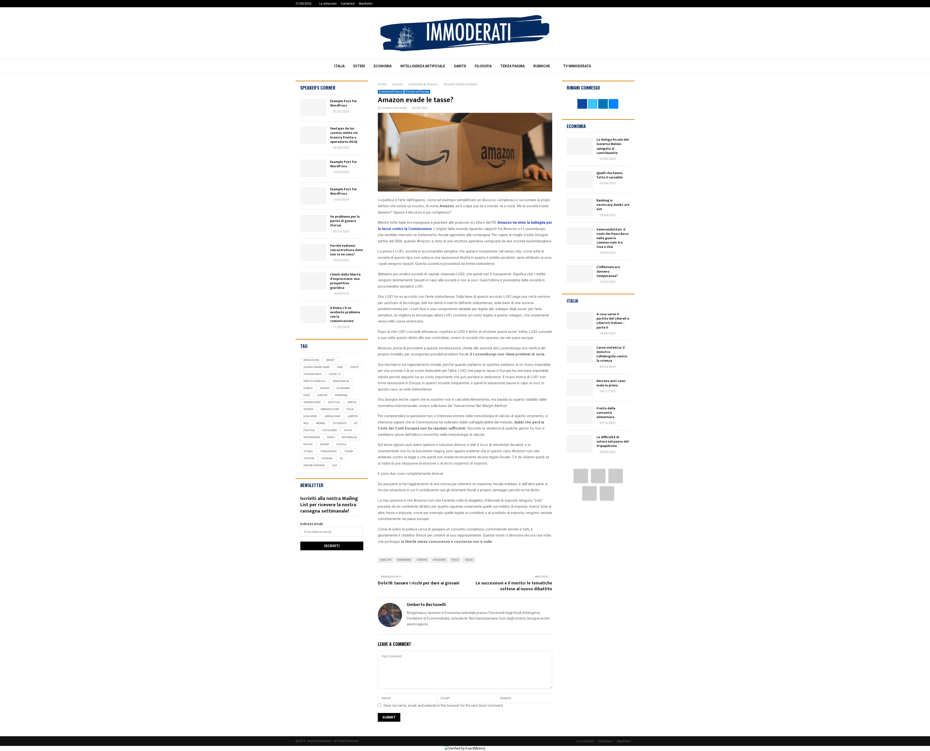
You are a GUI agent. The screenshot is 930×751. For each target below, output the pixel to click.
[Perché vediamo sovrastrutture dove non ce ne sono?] (313, 252)
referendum (311, 437)
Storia (308, 451)
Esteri (359, 66)
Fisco (455, 560)
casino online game (316, 367)
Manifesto (365, 3)
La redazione (328, 3)
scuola (341, 444)
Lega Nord (310, 416)
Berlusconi (311, 360)
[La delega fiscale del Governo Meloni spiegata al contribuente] (580, 146)
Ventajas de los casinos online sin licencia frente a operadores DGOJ (344, 135)
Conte (354, 367)
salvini (324, 444)
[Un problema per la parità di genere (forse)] (313, 223)
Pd (355, 423)
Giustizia (334, 402)
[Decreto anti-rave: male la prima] (580, 387)
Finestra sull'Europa (417, 91)
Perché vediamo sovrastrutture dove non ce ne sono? (346, 250)
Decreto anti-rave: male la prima (611, 383)
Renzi (330, 437)
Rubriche (541, 66)
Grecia (352, 402)
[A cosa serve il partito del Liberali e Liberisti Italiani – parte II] (580, 321)
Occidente (340, 423)
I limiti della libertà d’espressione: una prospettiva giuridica (345, 281)
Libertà (353, 416)
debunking (404, 560)
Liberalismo (332, 416)
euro (306, 395)
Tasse (469, 560)
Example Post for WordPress (343, 103)
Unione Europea (314, 465)
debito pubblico (314, 381)
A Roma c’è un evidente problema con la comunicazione (345, 314)
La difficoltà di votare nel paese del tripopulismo (613, 441)
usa (334, 465)
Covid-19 (335, 374)
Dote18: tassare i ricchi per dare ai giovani (418, 583)
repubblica (349, 437)
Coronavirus (312, 374)
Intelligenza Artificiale (422, 66)
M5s (306, 423)
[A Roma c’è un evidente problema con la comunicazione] (313, 314)
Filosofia (483, 66)
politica (309, 430)
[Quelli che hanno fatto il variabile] (580, 179)
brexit (330, 360)
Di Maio (308, 388)
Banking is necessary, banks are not (613, 205)
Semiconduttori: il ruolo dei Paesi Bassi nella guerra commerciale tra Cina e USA (613, 238)
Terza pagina (512, 66)
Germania (341, 395)
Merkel (321, 423)
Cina (340, 367)
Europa (422, 560)
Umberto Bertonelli (394, 108)
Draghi (324, 388)
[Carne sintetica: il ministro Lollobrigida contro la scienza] (580, 354)
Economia (383, 66)
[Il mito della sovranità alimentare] (580, 415)
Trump (348, 451)
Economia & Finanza (391, 91)
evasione (439, 560)
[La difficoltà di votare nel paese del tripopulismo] (580, 443)
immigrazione (330, 409)
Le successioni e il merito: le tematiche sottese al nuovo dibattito (514, 586)
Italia (339, 66)
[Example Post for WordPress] (313, 107)
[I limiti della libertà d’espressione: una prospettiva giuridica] (313, 281)
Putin (348, 430)
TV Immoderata (577, 66)
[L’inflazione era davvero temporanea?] (580, 273)
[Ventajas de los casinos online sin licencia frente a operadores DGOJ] (313, 135)
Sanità (460, 66)
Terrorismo (328, 451)
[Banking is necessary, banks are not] (580, 207)
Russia (308, 444)
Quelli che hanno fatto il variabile (610, 175)
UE (341, 458)
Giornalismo (312, 402)
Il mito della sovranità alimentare (606, 413)
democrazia (341, 381)
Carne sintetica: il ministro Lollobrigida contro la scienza (612, 354)
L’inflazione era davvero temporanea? (608, 271)
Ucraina (327, 458)
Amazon (385, 560)
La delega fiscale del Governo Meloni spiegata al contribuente (613, 146)
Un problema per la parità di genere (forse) (345, 221)
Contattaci (348, 3)
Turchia (308, 458)
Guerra (308, 409)
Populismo (329, 430)
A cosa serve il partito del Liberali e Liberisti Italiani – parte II (613, 320)
